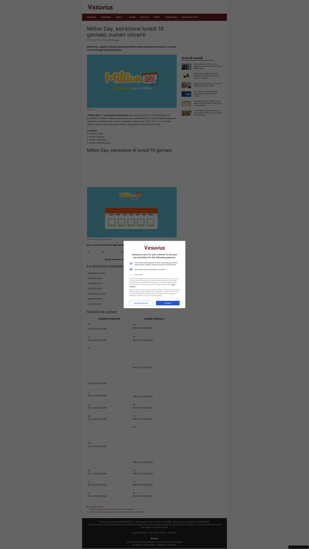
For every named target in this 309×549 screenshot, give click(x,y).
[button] (154, 274)
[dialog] (154, 274)
